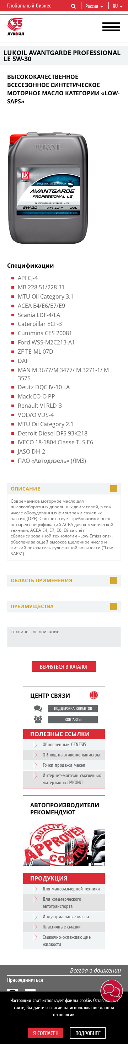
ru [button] (116, 6)
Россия (91, 6)
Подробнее (88, 1033)
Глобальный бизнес (30, 5)
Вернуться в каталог (64, 667)
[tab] (64, 488)
